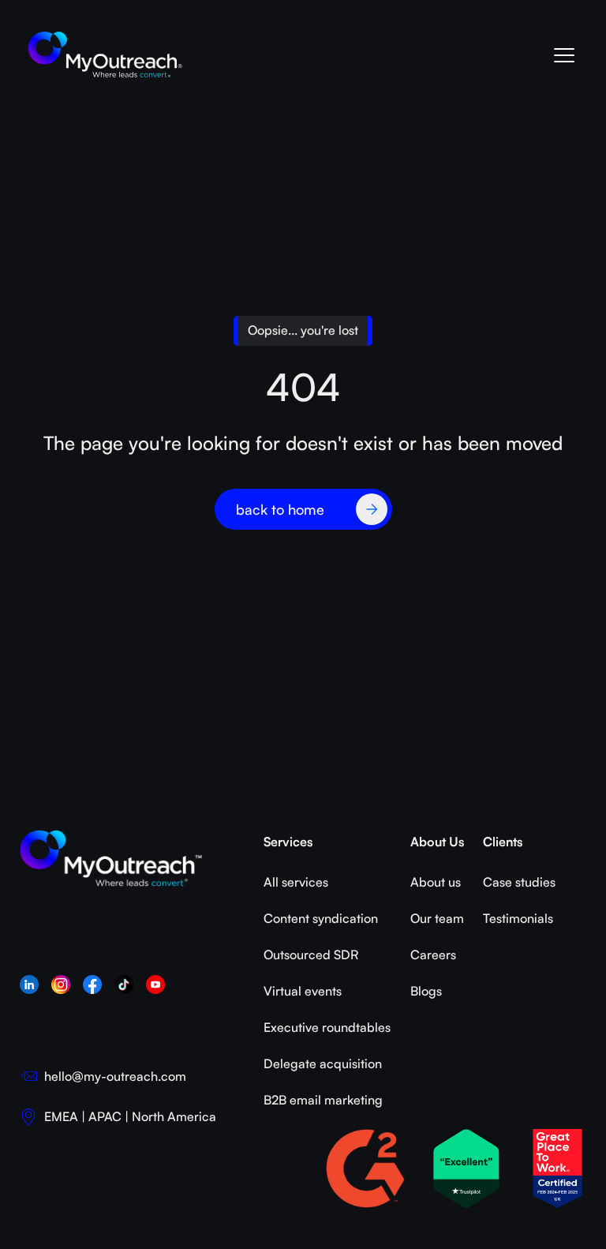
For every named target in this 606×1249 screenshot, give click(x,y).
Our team (437, 918)
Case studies (519, 882)
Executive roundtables (327, 1027)
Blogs (426, 991)
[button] (563, 55)
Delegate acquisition (323, 1063)
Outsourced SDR (311, 954)
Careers (433, 954)
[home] (105, 55)
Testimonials (518, 918)
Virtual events (303, 991)
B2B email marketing (323, 1100)
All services (296, 882)
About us (435, 882)
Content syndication (321, 918)
